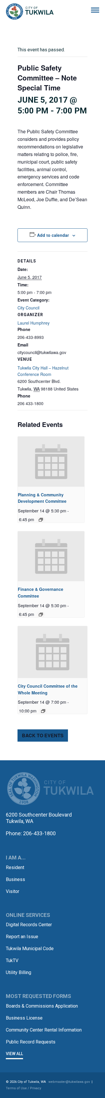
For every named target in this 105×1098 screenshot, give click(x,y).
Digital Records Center (29, 924)
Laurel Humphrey (34, 323)
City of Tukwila (30, 11)
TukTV (12, 960)
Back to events (43, 735)
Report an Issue (22, 936)
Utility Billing (18, 972)
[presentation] (51, 461)
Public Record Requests (30, 1042)
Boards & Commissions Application (42, 1006)
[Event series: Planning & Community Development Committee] (41, 519)
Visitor (12, 891)
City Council (28, 308)
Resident (15, 867)
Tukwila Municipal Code (30, 948)
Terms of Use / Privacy (23, 1088)
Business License (24, 1018)
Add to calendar (53, 235)
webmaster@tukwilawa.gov (69, 1082)
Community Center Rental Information (44, 1030)
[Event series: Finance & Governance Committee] (41, 614)
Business (15, 879)
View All (14, 1053)
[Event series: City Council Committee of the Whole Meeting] (43, 711)
